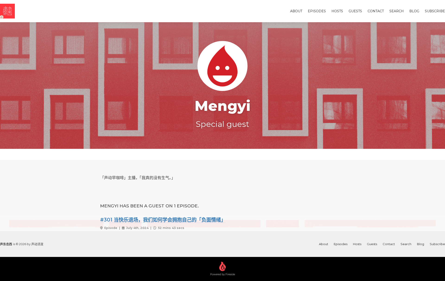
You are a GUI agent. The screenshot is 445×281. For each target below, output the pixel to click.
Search (396, 11)
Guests (355, 11)
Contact (376, 11)
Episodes (317, 11)
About (296, 11)
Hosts (337, 11)
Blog (414, 11)
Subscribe (435, 11)
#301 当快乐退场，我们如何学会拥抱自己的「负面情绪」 (163, 220)
